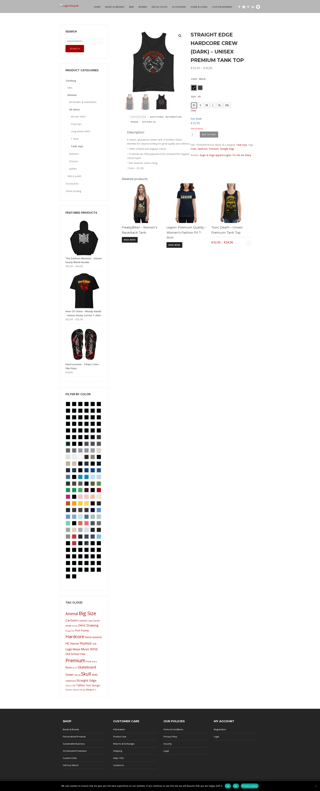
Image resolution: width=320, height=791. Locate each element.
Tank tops (241, 144)
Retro (94, 661)
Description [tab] (138, 117)
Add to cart (209, 134)
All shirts (74, 109)
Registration (220, 729)
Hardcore (203, 148)
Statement (71, 680)
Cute (90, 620)
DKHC (82, 625)
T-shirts (75, 138)
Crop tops (76, 124)
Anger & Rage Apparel (212, 155)
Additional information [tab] (166, 117)
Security (168, 743)
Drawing (92, 625)
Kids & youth (159, 6)
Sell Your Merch (70, 765)
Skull (86, 674)
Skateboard (87, 667)
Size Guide (196, 118)
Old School (73, 654)
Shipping (117, 750)
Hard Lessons (93, 637)
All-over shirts (78, 116)
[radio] (193, 87)
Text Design (93, 685)
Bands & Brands (114, 6)
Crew (193, 148)
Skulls (95, 674)
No (236, 786)
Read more (130, 240)
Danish (96, 620)
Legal (166, 750)
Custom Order (70, 758)
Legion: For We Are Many (237, 155)
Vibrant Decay (79, 689)
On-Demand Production (75, 750)
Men (131, 6)
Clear (193, 110)
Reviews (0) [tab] (149, 122)
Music (85, 649)
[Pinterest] (248, 7)
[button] (180, 36)
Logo (69, 649)
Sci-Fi (74, 667)
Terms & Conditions (173, 729)
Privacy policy (249, 786)
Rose (69, 667)
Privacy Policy (170, 736)
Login (216, 736)
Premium (214, 148)
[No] (316, 786)
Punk (88, 661)
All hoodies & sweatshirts (82, 102)
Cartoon (72, 620)
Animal (72, 613)
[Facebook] (239, 7)
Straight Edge (227, 148)
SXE (74, 685)
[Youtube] (253, 7)
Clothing (71, 80)
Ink (94, 643)
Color (194, 78)
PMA (82, 654)
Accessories (179, 6)
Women (142, 6)
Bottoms (74, 153)
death (69, 625)
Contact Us (118, 765)
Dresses (73, 161)
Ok (227, 786)
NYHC (94, 649)
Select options (248, 243)
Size (193, 96)
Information (119, 729)
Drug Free (70, 630)
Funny (85, 630)
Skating (77, 675)
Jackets (73, 168)
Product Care (119, 736)
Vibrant (69, 689)
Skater (70, 674)
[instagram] (244, 7)
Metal (76, 649)
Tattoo (80, 685)
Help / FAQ (118, 758)
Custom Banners (222, 6)
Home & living (199, 6)
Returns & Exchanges (124, 743)
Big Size (87, 613)
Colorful (82, 620)
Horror (74, 643)
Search (258, 7)
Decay (75, 625)
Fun (77, 630)
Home (97, 6)
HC (68, 643)
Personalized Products (74, 736)
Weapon (90, 689)
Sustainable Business (74, 743)
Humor (86, 643)
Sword (69, 685)
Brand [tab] (135, 122)
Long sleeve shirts (80, 131)
